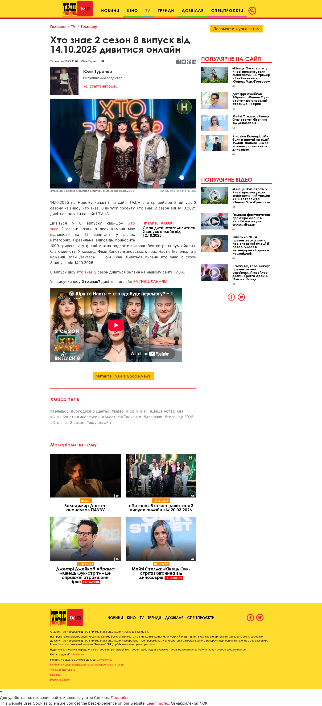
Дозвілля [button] (193, 10)
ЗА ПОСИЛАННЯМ (150, 281)
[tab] (231, 297)
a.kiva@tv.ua (104, 659)
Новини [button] (110, 10)
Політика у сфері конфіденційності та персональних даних (87, 664)
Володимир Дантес (91, 411)
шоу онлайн (100, 422)
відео (119, 411)
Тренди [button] (166, 10)
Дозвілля (174, 617)
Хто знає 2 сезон (68, 422)
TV (73, 26)
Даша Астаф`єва (167, 411)
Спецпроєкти (201, 617)
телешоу (61, 411)
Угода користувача (62, 669)
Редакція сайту (60, 680)
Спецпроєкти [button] (227, 10)
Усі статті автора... (100, 86)
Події (86, 501)
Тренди (154, 617)
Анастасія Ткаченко (122, 416)
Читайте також (169, 229)
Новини (115, 617)
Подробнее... (122, 697)
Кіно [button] (132, 10)
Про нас (55, 674)
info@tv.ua (77, 654)
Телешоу (89, 26)
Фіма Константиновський (76, 416)
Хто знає (85, 272)
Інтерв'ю (85, 564)
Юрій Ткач (138, 411)
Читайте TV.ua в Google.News (123, 376)
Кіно (131, 617)
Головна (58, 26)
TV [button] (147, 10)
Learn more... (158, 703)
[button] (253, 10)
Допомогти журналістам (236, 28)
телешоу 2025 (180, 416)
